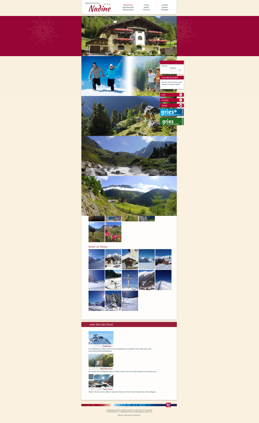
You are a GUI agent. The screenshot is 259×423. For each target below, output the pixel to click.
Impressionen (128, 10)
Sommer (146, 10)
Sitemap (120, 415)
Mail (163, 95)
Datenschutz (128, 415)
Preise (146, 5)
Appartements (128, 7)
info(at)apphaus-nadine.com (143, 412)
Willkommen (128, 5)
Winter (146, 7)
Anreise (165, 7)
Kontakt (165, 5)
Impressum (137, 415)
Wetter (164, 105)
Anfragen (164, 10)
